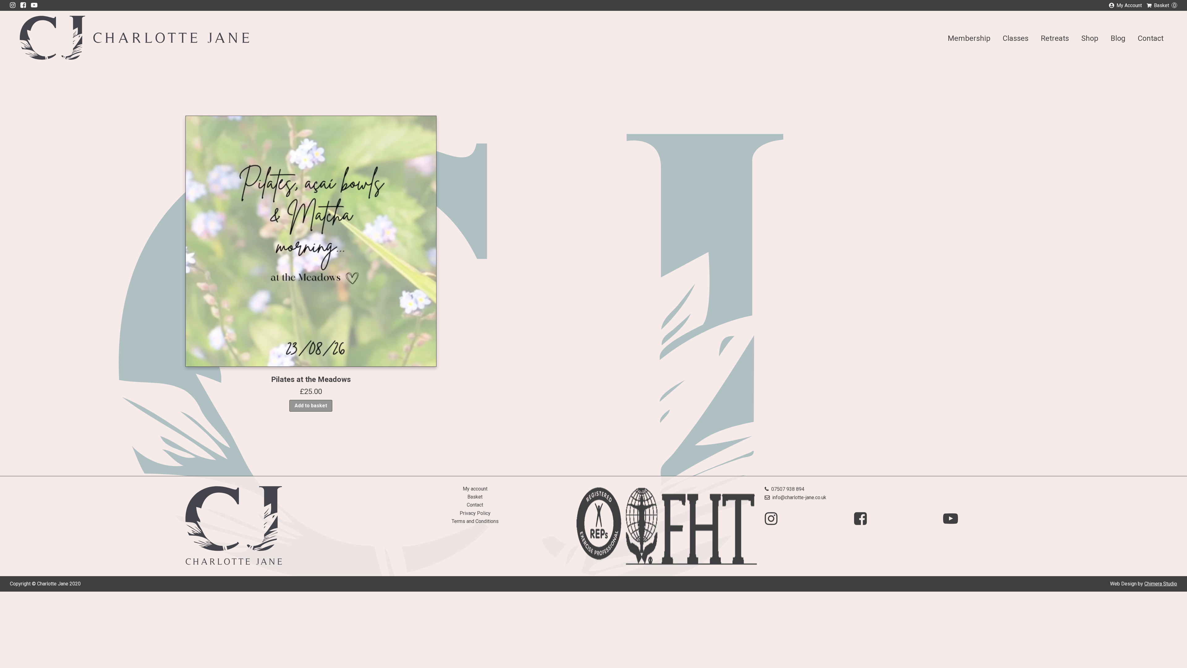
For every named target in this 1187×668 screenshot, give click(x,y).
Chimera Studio (1160, 584)
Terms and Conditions (475, 521)
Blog (1118, 38)
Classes (1015, 38)
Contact (1151, 38)
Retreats (1055, 38)
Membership (969, 38)
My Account (1129, 5)
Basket (1165, 5)
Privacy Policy (475, 513)
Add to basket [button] (311, 406)
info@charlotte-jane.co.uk (799, 497)
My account (475, 489)
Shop (1089, 38)
